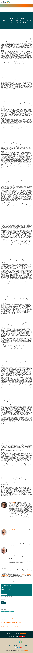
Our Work (15, 645)
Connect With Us (24, 645)
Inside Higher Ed (22, 567)
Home (7, 645)
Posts (4, 611)
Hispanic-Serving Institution (13, 518)
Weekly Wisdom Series (12, 30)
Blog (23, 633)
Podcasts (10, 611)
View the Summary (6, 587)
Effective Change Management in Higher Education (9, 626)
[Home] (5, 2)
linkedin (17, 647)
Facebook (28, 31)
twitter (19, 647)
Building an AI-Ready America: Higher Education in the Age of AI (12, 618)
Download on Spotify (6, 589)
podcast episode (7, 567)
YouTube (21, 636)
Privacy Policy (29, 598)
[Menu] (31, 2)
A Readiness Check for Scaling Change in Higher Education (11, 622)
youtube (21, 647)
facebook (15, 647)
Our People (11, 645)
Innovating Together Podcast (15, 31)
